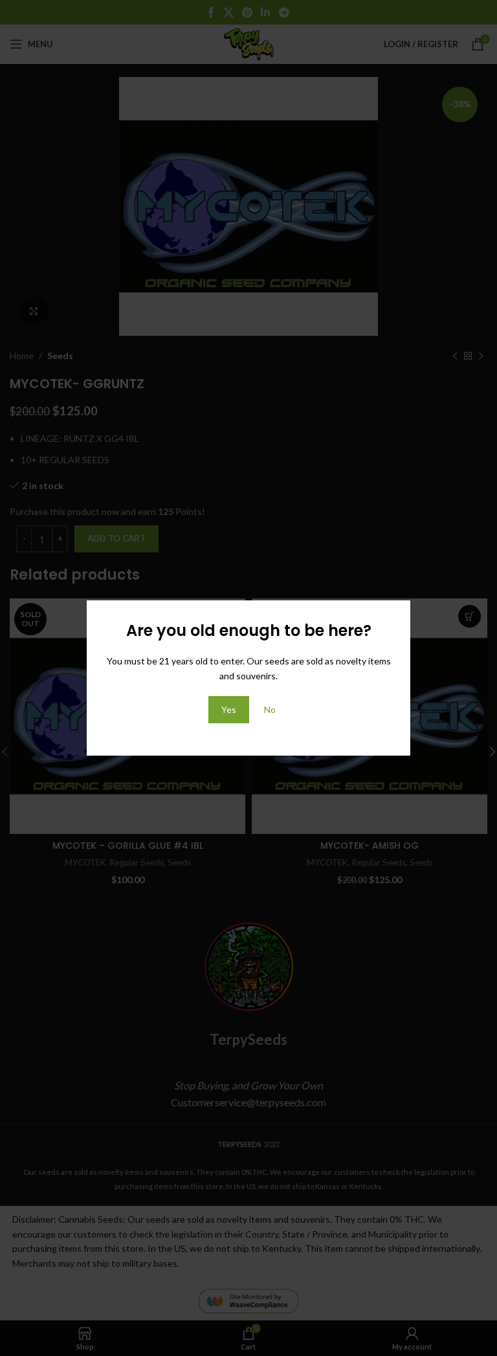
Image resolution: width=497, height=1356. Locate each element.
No (270, 709)
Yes (228, 709)
